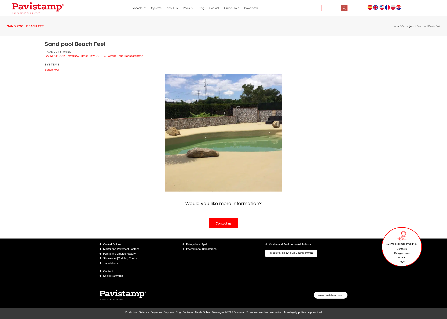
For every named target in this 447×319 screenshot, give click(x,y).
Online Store (231, 8)
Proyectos (156, 312)
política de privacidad (310, 312)
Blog (201, 8)
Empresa (169, 312)
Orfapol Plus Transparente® (125, 55)
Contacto (188, 312)
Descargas (218, 312)
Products (136, 8)
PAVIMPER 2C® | (56, 55)
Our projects (407, 26)
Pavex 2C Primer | (78, 55)
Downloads (251, 8)
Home (396, 26)
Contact (214, 8)
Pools (186, 8)
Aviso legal (290, 312)
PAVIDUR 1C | (99, 55)
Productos (131, 312)
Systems (156, 8)
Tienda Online (202, 312)
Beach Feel (52, 69)
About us (172, 8)
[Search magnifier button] (344, 8)
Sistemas (144, 312)
